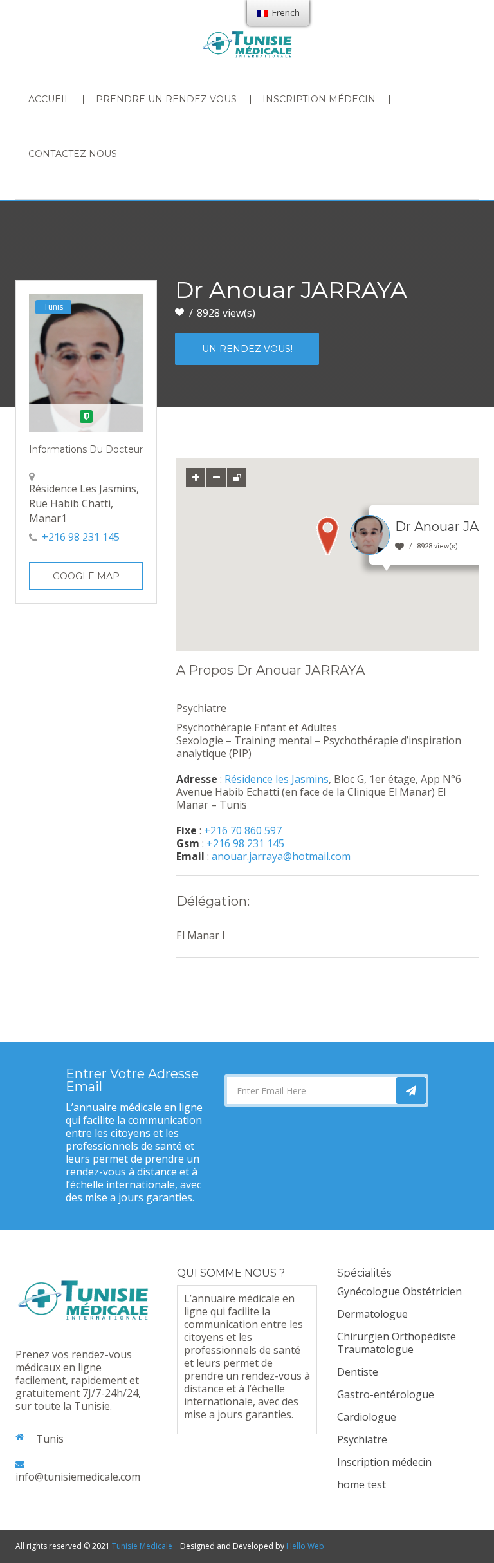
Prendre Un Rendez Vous (166, 99)
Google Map (86, 576)
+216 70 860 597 (243, 830)
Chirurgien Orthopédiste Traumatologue (396, 1343)
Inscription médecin (319, 99)
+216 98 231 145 (81, 537)
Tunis (53, 306)
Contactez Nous (72, 154)
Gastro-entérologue (385, 1394)
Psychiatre (362, 1439)
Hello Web (305, 1545)
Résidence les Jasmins (276, 779)
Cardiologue (366, 1416)
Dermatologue (372, 1313)
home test (361, 1484)
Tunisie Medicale (142, 1545)
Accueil (49, 99)
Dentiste (357, 1371)
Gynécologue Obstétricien (399, 1291)
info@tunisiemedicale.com (77, 1476)
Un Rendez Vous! (247, 349)
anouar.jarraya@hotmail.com (281, 856)
